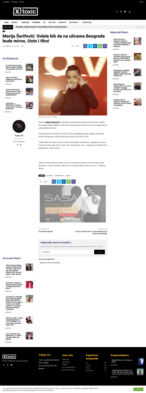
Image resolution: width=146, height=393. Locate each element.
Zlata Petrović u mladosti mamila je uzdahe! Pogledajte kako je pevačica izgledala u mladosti (122, 42)
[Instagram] (121, 11)
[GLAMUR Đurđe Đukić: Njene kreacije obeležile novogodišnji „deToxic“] (29, 67)
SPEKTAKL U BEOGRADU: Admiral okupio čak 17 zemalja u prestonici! (14, 106)
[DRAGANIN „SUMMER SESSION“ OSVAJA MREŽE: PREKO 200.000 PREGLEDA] (137, 72)
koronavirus (49, 175)
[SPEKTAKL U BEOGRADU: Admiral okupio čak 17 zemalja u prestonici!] (29, 105)
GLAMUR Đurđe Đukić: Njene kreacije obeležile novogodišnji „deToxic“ (14, 67)
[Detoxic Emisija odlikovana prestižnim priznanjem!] (29, 79)
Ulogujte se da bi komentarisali (50, 263)
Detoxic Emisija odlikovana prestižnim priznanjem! (14, 79)
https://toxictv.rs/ (18, 139)
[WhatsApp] (100, 46)
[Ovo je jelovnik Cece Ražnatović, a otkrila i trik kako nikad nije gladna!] (29, 335)
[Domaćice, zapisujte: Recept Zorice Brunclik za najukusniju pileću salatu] (29, 284)
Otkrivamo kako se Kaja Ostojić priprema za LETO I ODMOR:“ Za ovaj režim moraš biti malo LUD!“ (14, 321)
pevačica (68, 175)
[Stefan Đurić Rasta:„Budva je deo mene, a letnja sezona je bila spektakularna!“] (29, 91)
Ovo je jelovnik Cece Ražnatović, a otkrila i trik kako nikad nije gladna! (13, 336)
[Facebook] (117, 11)
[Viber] (105, 46)
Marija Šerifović (52, 122)
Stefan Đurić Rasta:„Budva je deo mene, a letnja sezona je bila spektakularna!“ (14, 92)
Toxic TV (8, 46)
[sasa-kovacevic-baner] (72, 204)
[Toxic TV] (19, 126)
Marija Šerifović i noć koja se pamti (122, 361)
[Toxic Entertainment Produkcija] (25, 11)
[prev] (138, 27)
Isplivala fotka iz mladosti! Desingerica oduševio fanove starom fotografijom (123, 102)
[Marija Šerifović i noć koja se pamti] (140, 361)
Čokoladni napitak (45, 231)
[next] (142, 27)
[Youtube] (125, 11)
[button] (129, 11)
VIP (4, 31)
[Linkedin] (95, 46)
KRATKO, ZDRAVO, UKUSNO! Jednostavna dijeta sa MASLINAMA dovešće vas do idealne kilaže (122, 58)
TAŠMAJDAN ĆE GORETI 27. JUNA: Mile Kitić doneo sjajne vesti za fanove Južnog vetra (122, 372)
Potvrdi (99, 252)
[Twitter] (90, 46)
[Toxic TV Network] (19, 357)
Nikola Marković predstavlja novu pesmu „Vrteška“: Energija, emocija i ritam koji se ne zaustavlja (49, 27)
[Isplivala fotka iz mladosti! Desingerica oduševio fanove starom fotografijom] (137, 101)
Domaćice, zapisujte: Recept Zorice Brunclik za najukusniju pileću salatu (14, 285)
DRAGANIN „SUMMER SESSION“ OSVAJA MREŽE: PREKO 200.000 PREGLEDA (122, 73)
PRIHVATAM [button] (138, 389)
